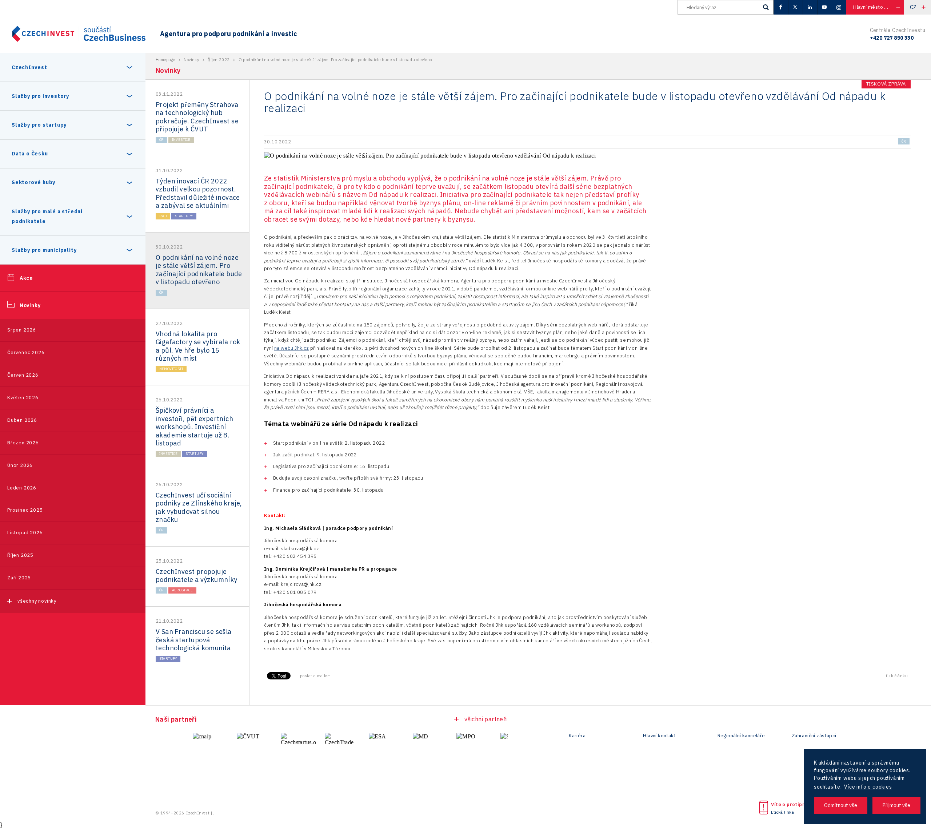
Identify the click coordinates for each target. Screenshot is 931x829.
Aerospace (182, 590)
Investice (181, 139)
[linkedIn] (810, 7)
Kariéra (577, 736)
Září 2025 (19, 578)
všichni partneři (485, 719)
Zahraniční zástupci (814, 736)
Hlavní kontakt (659, 736)
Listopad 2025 (25, 532)
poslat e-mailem (315, 675)
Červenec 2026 (25, 352)
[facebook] (781, 7)
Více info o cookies (868, 787)
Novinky (30, 305)
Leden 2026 (21, 488)
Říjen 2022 (218, 59)
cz (913, 7)
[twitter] (795, 7)
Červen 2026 (23, 375)
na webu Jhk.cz (291, 348)
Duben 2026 (22, 420)
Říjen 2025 (20, 555)
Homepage (165, 59)
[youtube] (824, 7)
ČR (161, 139)
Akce (26, 278)
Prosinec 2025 (25, 510)
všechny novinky (36, 601)
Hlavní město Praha (875, 7)
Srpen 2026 (21, 330)
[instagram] (839, 7)
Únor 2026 (20, 465)
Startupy (184, 216)
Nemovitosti (171, 368)
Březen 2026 (23, 443)
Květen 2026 (23, 397)
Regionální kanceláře (741, 736)
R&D (163, 216)
